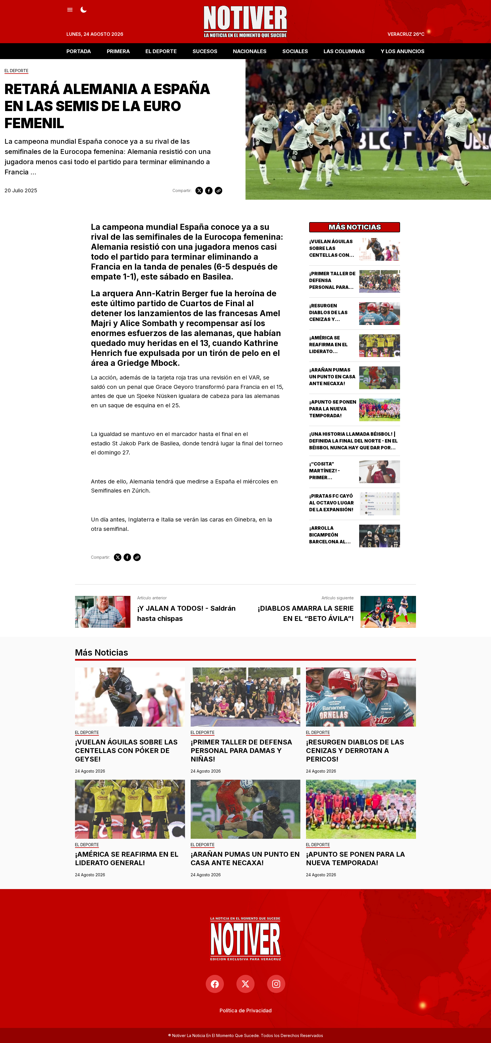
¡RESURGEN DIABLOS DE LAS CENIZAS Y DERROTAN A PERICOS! (328, 319)
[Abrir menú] (69, 9)
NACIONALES (250, 51)
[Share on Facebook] (209, 190)
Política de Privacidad (246, 1010)
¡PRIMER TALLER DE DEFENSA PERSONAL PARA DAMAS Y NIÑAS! (241, 750)
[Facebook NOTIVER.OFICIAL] (215, 984)
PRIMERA (118, 51)
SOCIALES (295, 51)
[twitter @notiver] (245, 984)
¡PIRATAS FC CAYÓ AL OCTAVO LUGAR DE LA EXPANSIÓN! (331, 502)
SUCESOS (205, 51)
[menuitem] (245, 1010)
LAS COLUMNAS (344, 51)
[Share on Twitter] (199, 190)
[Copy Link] (218, 190)
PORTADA (78, 51)
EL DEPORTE (161, 51)
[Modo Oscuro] (83, 9)
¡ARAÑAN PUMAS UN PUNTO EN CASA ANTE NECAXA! (332, 376)
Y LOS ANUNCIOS (403, 51)
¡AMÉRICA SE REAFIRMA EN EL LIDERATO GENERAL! (126, 858)
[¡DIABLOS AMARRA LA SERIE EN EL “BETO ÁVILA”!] (388, 612)
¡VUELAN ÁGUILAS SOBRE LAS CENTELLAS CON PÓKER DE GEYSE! (126, 750)
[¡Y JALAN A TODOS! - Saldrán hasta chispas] (102, 612)
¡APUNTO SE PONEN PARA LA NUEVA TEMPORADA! (332, 408)
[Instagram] (276, 984)
